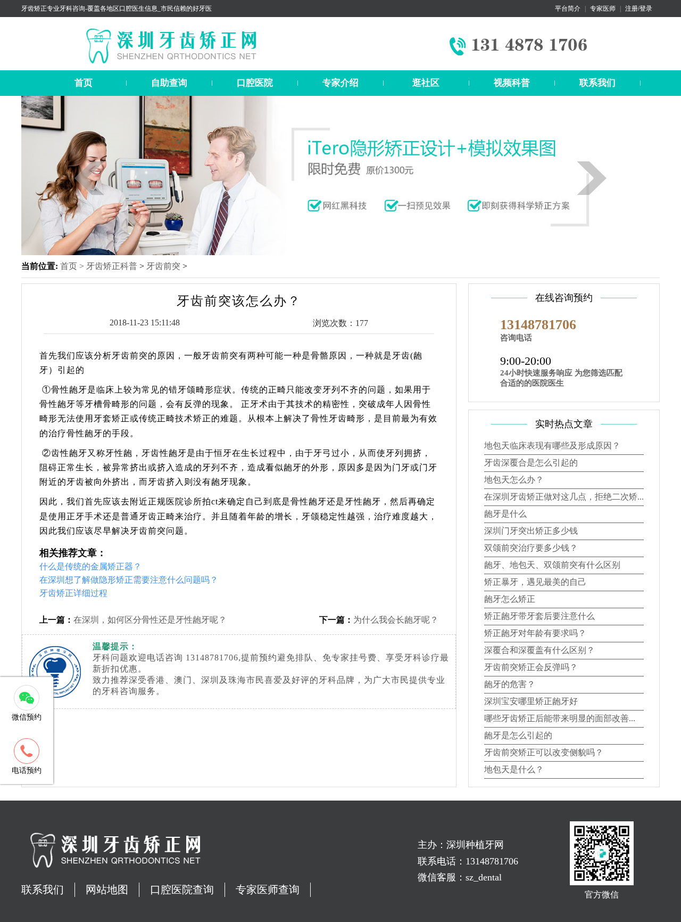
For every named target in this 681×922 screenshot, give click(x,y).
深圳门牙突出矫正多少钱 (531, 530)
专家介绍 (340, 83)
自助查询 (169, 83)
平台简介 (567, 8)
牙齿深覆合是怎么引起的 (531, 462)
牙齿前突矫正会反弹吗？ (531, 667)
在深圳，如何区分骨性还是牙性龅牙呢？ (150, 619)
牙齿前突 (163, 266)
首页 (83, 83)
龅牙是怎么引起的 (518, 735)
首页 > (73, 266)
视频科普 (512, 83)
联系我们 (597, 83)
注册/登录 (638, 8)
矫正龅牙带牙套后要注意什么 (539, 616)
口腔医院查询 (182, 889)
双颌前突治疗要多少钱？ (531, 547)
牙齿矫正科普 (111, 266)
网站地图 (107, 889)
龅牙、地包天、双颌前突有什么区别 (552, 564)
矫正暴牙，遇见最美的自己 (535, 581)
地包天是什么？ (514, 769)
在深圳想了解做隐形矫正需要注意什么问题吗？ (128, 579)
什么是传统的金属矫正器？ (90, 566)
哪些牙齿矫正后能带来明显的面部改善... (559, 718)
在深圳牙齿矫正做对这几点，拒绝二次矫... (564, 496)
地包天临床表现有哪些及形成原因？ (552, 445)
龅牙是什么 (505, 513)
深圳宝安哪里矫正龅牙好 (531, 701)
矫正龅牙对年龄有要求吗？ (535, 633)
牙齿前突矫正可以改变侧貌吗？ (543, 752)
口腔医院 (255, 83)
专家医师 (603, 8)
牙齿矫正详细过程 (73, 593)
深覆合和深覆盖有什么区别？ (539, 650)
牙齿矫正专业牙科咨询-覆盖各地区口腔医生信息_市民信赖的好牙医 (116, 8)
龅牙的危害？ (509, 684)
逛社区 (425, 83)
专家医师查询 (268, 889)
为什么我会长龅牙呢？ (395, 619)
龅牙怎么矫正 (509, 598)
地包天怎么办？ (514, 479)
